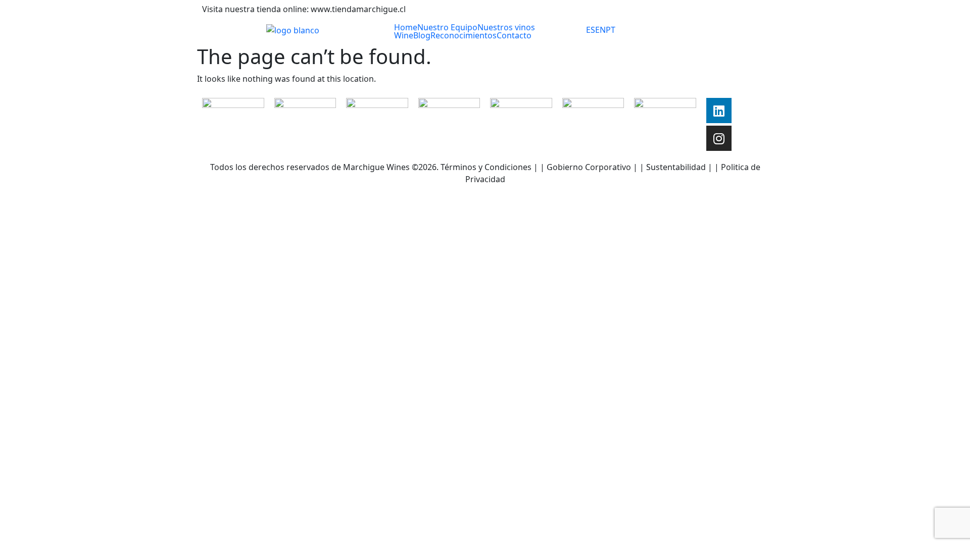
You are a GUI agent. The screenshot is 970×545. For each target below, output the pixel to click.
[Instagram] (719, 138)
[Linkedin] (719, 110)
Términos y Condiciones (485, 167)
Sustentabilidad (676, 167)
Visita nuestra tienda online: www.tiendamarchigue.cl (304, 9)
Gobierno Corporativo (589, 167)
